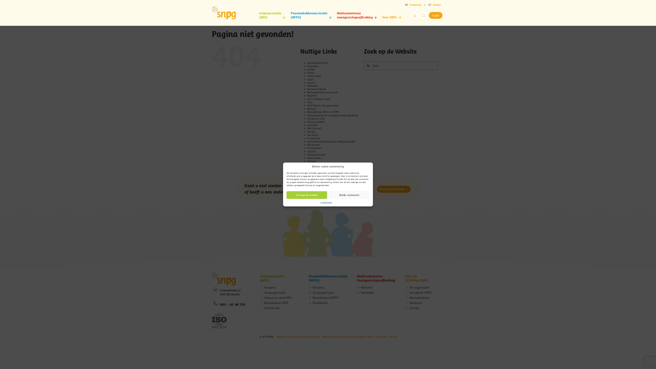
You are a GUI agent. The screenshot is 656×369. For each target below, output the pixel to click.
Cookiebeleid (326, 202)
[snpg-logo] (224, 12)
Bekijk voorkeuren (349, 195)
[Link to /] (414, 15)
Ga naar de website (307, 195)
